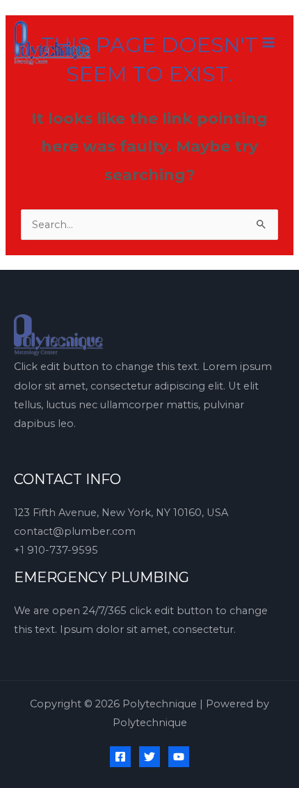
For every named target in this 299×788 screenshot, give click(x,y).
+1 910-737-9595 (56, 550)
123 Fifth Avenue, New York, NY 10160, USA (121, 512)
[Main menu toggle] (268, 42)
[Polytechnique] (52, 42)
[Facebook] (120, 756)
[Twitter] (149, 756)
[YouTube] (178, 756)
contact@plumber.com (75, 531)
